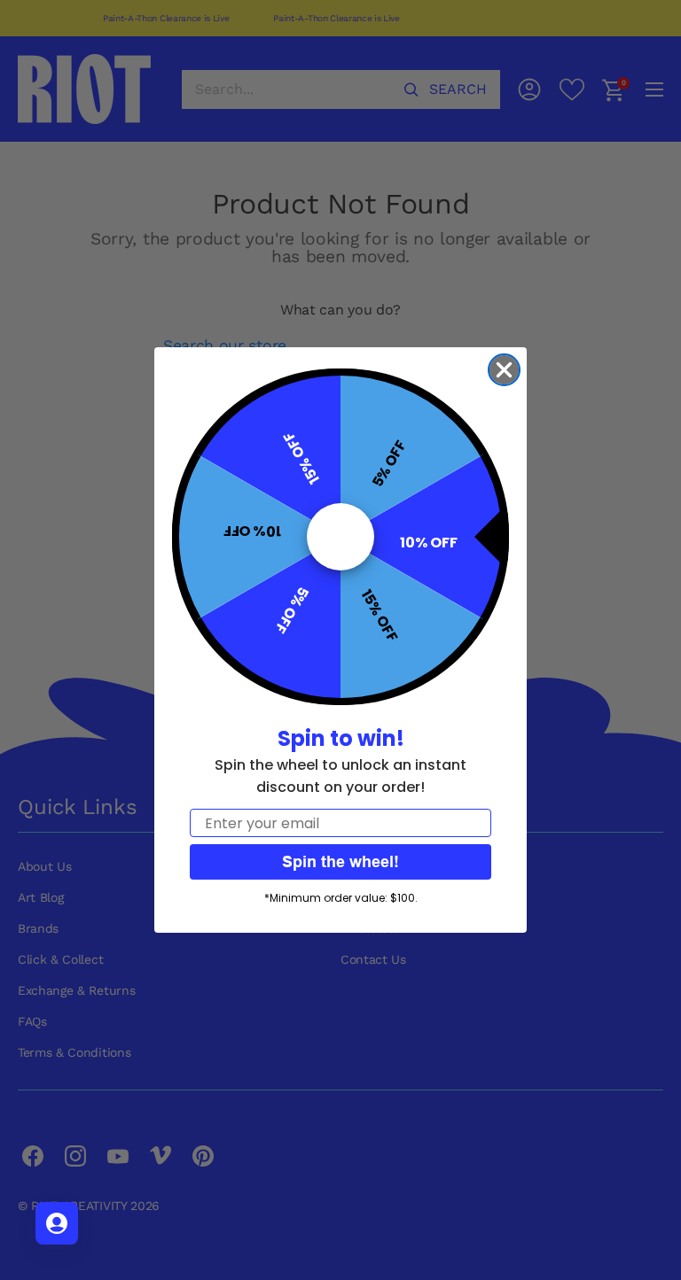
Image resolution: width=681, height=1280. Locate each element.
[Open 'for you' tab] (56, 1223)
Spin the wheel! (340, 861)
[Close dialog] (504, 369)
